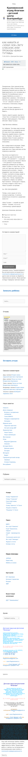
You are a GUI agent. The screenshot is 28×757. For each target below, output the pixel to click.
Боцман (8, 581)
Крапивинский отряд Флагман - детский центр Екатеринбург (15, 13)
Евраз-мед (9, 560)
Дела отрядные (8, 410)
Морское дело (7, 423)
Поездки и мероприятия (11, 419)
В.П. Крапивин (10, 577)
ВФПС (8, 524)
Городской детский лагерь (11, 457)
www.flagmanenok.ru (12, 661)
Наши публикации (10, 434)
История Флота (7, 446)
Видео (6, 455)
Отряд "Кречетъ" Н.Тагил (14, 505)
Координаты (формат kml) (11, 665)
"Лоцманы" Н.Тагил (12, 510)
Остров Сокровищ (10, 462)
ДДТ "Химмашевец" (12, 600)
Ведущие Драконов (10, 441)
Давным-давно (9, 448)
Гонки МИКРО (8, 416)
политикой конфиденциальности (12, 274)
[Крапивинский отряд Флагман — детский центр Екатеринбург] (4, 18)
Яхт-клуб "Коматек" (12, 526)
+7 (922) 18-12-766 (9, 654)
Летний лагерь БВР (10, 428)
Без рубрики (7, 464)
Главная (7, 62)
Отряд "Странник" (11, 499)
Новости (5, 407)
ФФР (7, 584)
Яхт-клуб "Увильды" (12, 539)
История (7, 450)
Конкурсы (7, 421)
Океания (7, 444)
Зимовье (7, 460)
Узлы (5, 224)
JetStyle (8, 558)
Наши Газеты (8, 432)
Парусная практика (10, 215)
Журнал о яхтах (11, 541)
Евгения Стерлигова (12, 579)
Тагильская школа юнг (13, 537)
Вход (14, 4)
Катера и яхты (10, 544)
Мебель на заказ (11, 562)
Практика (7, 217)
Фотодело (6, 453)
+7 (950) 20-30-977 (9, 653)
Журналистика (7, 430)
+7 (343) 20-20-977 (12, 652)
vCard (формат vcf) (14, 664)
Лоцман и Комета (11, 507)
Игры (4, 439)
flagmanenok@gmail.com (10, 658)
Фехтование (7, 437)
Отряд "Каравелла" (12, 496)
